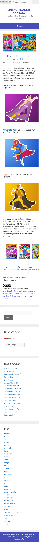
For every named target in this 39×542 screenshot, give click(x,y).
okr (5, 477)
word (6, 524)
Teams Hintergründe (11, 512)
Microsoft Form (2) (11, 383)
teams (6, 510)
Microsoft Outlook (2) (12, 392)
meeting (7, 471)
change (6, 445)
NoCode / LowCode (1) (12, 403)
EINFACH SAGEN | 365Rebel (19, 11)
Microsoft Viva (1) (10, 400)
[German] (4, 2)
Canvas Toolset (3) (11, 377)
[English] (1, 2)
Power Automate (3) (11, 409)
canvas (6, 442)
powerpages (8, 501)
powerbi (7, 495)
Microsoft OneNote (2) (12, 389)
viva (5, 518)
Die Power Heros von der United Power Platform (17, 57)
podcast (7, 486)
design (6, 451)
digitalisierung (9, 454)
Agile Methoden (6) (11, 368)
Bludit (30, 537)
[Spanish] (10, 2)
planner (6, 483)
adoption (7, 433)
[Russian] (8, 2)
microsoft (7, 474)
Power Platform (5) (11, 412)
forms (6, 460)
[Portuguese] (7, 2)
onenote (7, 480)
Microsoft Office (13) (11, 386)
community (8, 448)
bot (5, 439)
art (5, 436)
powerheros (8, 498)
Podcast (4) (8, 406)
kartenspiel (8, 469)
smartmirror (8, 507)
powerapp (7, 489)
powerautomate (10, 492)
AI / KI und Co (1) (10, 371)
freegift (6, 463)
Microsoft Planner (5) (12, 395)
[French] (2, 2)
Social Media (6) (10, 415)
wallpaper (7, 521)
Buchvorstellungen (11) (12, 374)
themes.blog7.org (19, 539)
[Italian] (5, 2)
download (7, 457)
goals (6, 466)
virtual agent (8, 515)
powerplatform (9, 504)
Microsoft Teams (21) (12, 397)
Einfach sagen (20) (11, 380)
